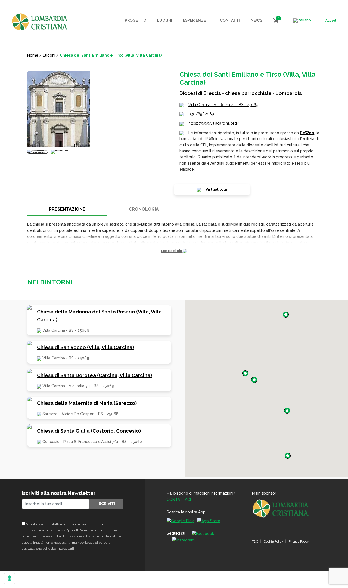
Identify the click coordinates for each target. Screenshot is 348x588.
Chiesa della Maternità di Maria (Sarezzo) (87, 403)
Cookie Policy (273, 541)
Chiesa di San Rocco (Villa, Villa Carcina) (85, 347)
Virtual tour (216, 189)
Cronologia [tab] (144, 209)
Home (32, 55)
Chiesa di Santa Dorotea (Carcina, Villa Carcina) (94, 375)
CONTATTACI (179, 499)
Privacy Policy (299, 541)
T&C (255, 541)
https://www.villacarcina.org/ (213, 123)
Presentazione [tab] (67, 209)
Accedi (331, 21)
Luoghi (49, 55)
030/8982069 (201, 114)
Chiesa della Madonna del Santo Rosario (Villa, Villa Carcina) (99, 315)
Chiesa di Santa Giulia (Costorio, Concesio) (89, 431)
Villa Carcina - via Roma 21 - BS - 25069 (223, 105)
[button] (174, 251)
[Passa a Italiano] (302, 20)
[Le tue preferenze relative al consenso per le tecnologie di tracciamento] (9, 578)
